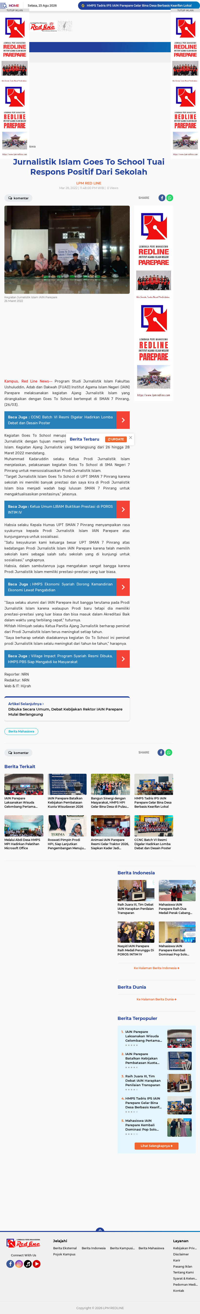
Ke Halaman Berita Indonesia (155, 968)
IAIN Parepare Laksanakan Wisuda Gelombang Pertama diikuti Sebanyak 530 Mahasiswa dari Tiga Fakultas (142, 1036)
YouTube (40, 1270)
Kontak (178, 1291)
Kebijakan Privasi (186, 1248)
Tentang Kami (183, 1272)
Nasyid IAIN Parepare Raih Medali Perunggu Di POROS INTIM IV (136, 950)
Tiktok (29, 1270)
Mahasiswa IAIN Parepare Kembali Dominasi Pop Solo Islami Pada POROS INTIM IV (173, 950)
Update (117, 439)
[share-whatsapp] (169, 197)
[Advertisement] (107, 48)
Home (14, 5)
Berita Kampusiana (124, 1248)
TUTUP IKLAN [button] (15, 10)
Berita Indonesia (136, 873)
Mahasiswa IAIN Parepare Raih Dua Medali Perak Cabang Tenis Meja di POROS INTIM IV (174, 909)
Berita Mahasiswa (21, 731)
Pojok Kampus (64, 1254)
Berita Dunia (132, 987)
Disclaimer (181, 1254)
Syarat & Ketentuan (186, 1278)
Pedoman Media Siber (186, 1284)
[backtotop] (100, 1232)
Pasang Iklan (182, 1266)
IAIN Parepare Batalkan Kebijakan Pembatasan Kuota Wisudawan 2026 (141, 1058)
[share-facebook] (162, 197)
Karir (176, 1260)
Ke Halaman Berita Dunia (155, 999)
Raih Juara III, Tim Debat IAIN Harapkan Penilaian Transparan (136, 909)
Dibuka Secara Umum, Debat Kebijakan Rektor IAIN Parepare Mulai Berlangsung (65, 712)
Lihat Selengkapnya (155, 1146)
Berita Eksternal (65, 1248)
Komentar (21, 198)
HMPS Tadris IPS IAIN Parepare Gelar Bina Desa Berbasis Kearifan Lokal (139, 5)
